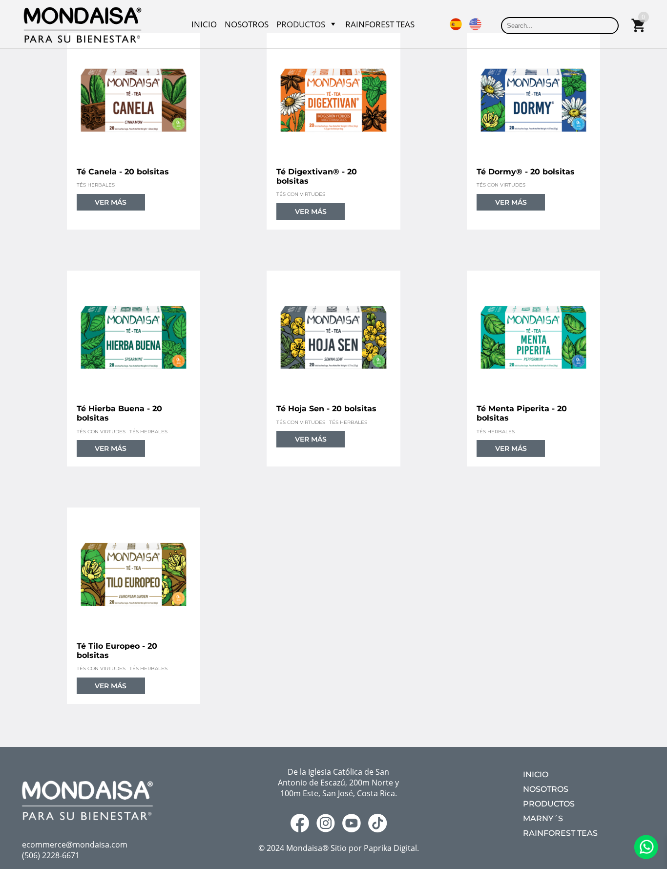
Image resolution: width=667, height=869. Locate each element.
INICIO (204, 24)
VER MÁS (110, 202)
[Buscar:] (560, 25)
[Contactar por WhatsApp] (646, 856)
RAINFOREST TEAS (380, 24)
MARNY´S (543, 818)
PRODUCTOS (300, 24)
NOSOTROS (247, 24)
